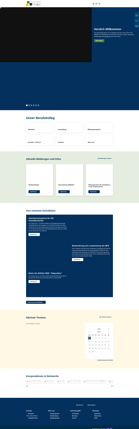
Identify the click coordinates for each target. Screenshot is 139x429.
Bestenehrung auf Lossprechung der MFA (90, 246)
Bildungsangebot (94, 129)
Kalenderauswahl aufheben (105, 360)
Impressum (97, 413)
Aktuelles (31, 129)
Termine (61, 142)
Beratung (74, 416)
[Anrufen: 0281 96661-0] (99, 4)
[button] (103, 3)
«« (91, 331)
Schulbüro (31, 413)
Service (74, 418)
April (99, 331)
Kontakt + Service (34, 142)
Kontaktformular (33, 418)
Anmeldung (62, 129)
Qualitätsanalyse (55, 418)
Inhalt (95, 418)
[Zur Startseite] (33, 3)
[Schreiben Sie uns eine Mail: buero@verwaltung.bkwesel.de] (96, 4)
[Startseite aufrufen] (94, 4)
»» (106, 329)
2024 (99, 329)
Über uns (91, 142)
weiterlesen (33, 191)
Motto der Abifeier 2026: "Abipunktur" (45, 273)
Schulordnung (54, 416)
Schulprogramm (54, 413)
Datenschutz (97, 416)
